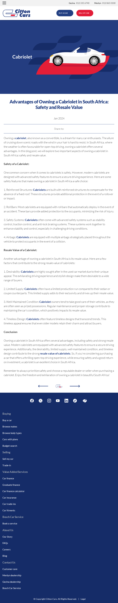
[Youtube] (58, 401)
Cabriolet (45, 301)
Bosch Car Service (11, 588)
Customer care (9, 569)
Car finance (8, 478)
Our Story (7, 536)
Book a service (9, 523)
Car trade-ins (9, 504)
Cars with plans (10, 439)
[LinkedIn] (66, 401)
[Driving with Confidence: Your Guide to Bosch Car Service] (43, 386)
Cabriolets (39, 189)
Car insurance (9, 497)
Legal (83, 599)
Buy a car (7, 420)
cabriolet (20, 138)
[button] (4, 3)
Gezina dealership (11, 581)
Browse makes (9, 426)
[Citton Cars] (16, 13)
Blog (4, 555)
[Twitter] (40, 401)
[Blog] (85, 401)
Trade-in (6, 465)
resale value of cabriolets (55, 353)
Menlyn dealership (11, 575)
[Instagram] (49, 401)
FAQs (5, 543)
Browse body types (12, 433)
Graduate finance (11, 484)
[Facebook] (32, 401)
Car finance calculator (13, 491)
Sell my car (7, 458)
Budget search (9, 445)
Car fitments (8, 510)
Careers (6, 549)
